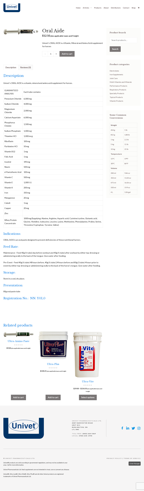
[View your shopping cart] (139, 7)
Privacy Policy (114, 458)
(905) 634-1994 (85, 436)
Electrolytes (114, 71)
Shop (134, 8)
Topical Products (116, 97)
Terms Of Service (132, 458)
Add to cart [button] (18, 397)
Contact (126, 8)
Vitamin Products (116, 101)
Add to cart (67, 54)
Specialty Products (117, 93)
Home (78, 8)
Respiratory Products (118, 90)
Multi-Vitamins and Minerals (121, 82)
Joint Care (114, 78)
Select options (87, 397)
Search (115, 49)
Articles (86, 8)
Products (97, 8)
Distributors (116, 8)
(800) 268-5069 (89, 433)
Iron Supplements (116, 74)
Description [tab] (11, 67)
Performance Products (118, 86)
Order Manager (134, 463)
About (106, 8)
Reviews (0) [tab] (25, 67)
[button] (34, 32)
